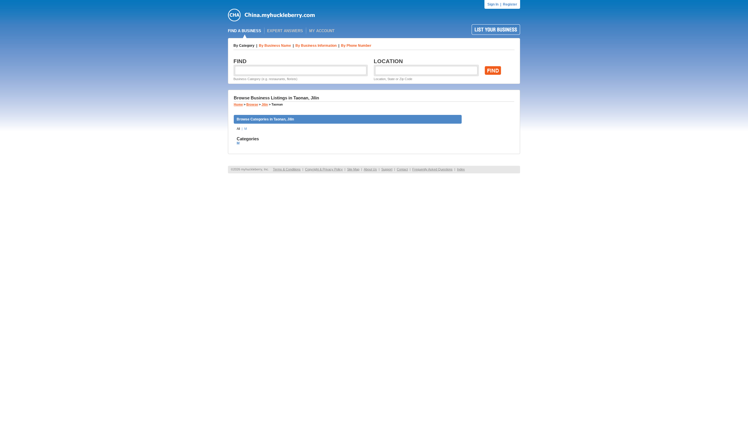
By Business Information (316, 46)
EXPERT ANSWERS (285, 31)
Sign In (492, 4)
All (238, 128)
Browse (252, 104)
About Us (370, 169)
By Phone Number (356, 46)
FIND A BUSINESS (244, 31)
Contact (402, 169)
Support (386, 169)
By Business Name (275, 46)
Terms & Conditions (287, 169)
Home (238, 104)
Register (510, 4)
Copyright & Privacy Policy (324, 169)
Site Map (353, 169)
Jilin (265, 104)
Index (461, 169)
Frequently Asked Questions (432, 169)
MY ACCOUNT (322, 31)
